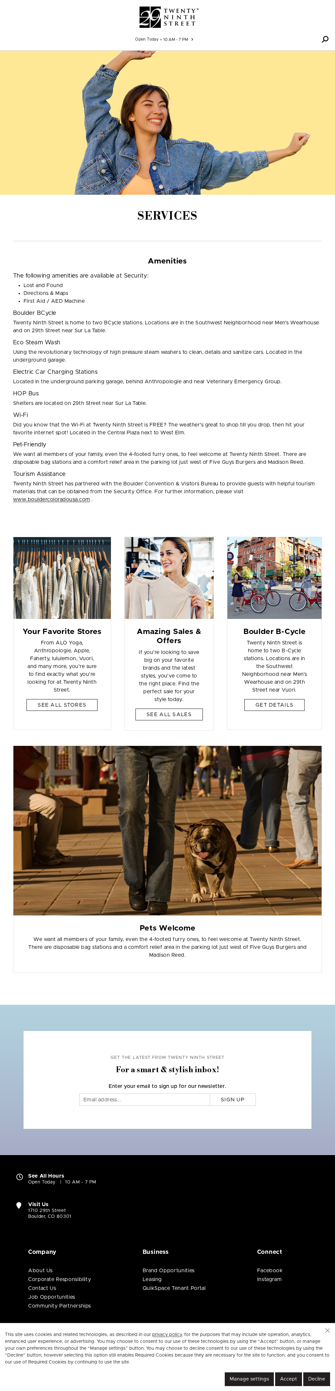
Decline (316, 1379)
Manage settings (249, 1379)
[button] (325, 39)
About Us (40, 1270)
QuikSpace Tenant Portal (174, 1288)
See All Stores (62, 705)
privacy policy (167, 1334)
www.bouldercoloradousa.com (51, 499)
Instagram (269, 1279)
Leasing (152, 1279)
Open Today (147, 39)
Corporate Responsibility (59, 1279)
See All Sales (169, 714)
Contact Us (42, 1288)
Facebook (270, 1270)
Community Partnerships (59, 1306)
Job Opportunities (51, 1297)
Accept (288, 1379)
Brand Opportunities (169, 1270)
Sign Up (233, 1099)
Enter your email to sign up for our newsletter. (167, 1086)
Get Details (274, 705)
